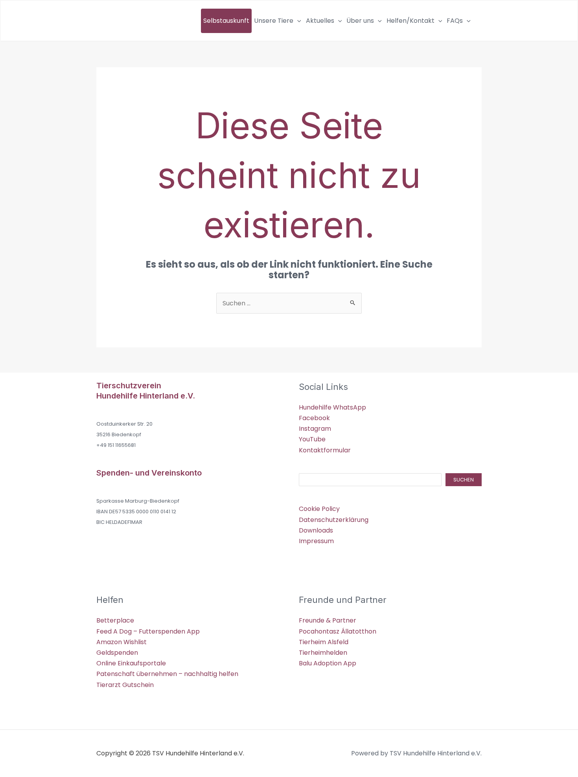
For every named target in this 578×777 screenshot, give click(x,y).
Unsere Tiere (273, 20)
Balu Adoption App (327, 663)
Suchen (463, 479)
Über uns (360, 20)
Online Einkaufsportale (131, 663)
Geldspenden (117, 652)
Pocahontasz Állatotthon (337, 631)
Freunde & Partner (327, 620)
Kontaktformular (325, 450)
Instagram (315, 428)
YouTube (312, 439)
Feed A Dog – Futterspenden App (148, 631)
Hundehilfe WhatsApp (332, 407)
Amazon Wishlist (121, 642)
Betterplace (115, 620)
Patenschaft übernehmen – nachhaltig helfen (167, 673)
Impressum (316, 541)
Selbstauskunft (226, 20)
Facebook (314, 417)
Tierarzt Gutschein (125, 684)
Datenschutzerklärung (333, 519)
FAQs (455, 20)
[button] (297, 21)
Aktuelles (320, 20)
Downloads (316, 530)
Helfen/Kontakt (410, 20)
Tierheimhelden (323, 652)
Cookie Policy (319, 508)
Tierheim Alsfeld (323, 642)
